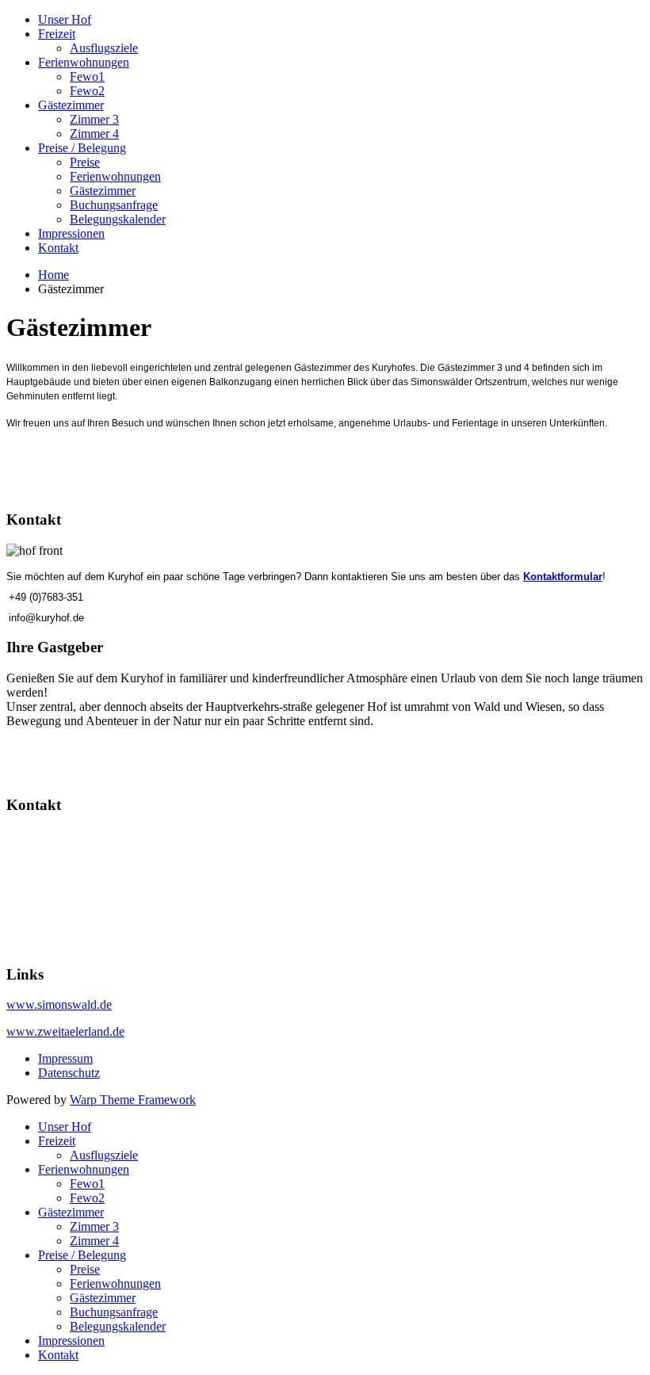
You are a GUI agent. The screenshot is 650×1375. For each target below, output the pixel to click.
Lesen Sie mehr (47, 747)
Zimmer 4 (94, 133)
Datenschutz (69, 1072)
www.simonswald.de (59, 1004)
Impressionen (71, 233)
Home (53, 274)
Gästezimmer (71, 105)
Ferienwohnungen (83, 62)
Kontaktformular (562, 576)
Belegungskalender (118, 219)
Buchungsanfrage (114, 205)
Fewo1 (87, 76)
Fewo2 (87, 90)
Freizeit (56, 33)
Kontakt (58, 247)
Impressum (65, 1058)
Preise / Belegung (82, 148)
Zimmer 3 (94, 119)
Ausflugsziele (104, 48)
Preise (85, 162)
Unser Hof (64, 19)
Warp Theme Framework (133, 1099)
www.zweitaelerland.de (65, 1031)
